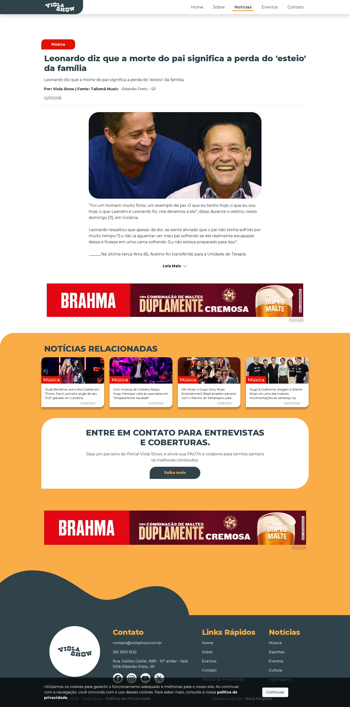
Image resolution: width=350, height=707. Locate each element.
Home (197, 7)
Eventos (269, 7)
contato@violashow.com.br (137, 643)
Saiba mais (175, 472)
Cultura (275, 670)
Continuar (275, 692)
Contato (296, 7)
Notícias (243, 7)
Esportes (277, 652)
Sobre (219, 7)
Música (275, 643)
